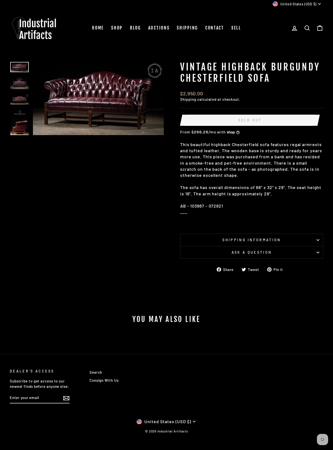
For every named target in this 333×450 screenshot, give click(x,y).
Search (95, 372)
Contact (214, 27)
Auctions (159, 27)
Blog (135, 27)
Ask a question (252, 252)
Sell (236, 27)
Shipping (187, 27)
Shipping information (251, 240)
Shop (117, 27)
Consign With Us (104, 380)
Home (98, 27)
